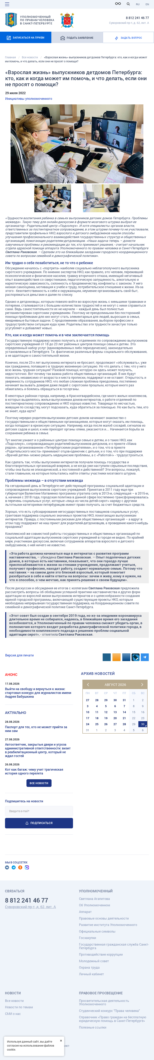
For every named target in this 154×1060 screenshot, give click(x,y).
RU (138, 4)
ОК (20, 867)
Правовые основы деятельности (104, 918)
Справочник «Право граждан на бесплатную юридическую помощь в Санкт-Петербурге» (112, 1019)
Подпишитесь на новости (24, 801)
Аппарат (85, 912)
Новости (13, 993)
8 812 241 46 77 (137, 18)
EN (147, 4)
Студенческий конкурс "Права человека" (109, 1011)
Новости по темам (19, 1007)
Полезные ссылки (92, 1027)
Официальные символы (97, 931)
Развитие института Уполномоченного (108, 925)
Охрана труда (89, 967)
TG (14, 867)
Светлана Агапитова (94, 898)
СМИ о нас (13, 1014)
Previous (11, 144)
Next (143, 144)
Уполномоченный (96, 891)
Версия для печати (19, 655)
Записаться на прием (28, 37)
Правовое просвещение (101, 993)
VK (7, 867)
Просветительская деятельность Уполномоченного (104, 1002)
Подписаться (41, 823)
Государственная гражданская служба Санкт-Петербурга (114, 946)
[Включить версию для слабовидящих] (119, 3)
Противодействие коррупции (101, 954)
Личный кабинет (91, 974)
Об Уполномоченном (94, 905)
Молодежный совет (94, 961)
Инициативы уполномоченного (28, 98)
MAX (27, 867)
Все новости (39, 783)
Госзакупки (87, 938)
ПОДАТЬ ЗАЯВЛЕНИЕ (80, 37)
